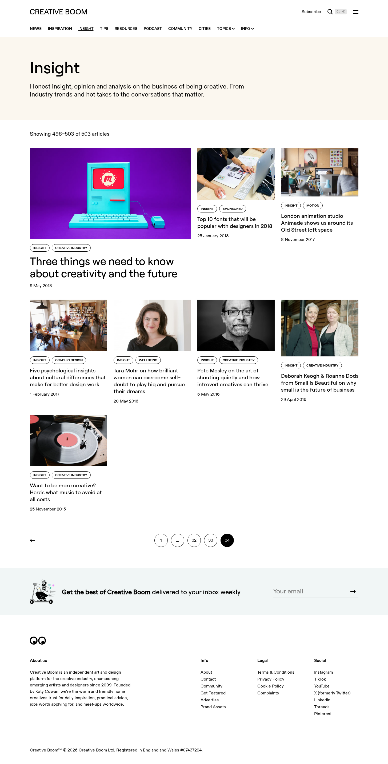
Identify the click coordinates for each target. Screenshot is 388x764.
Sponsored (233, 209)
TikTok (320, 679)
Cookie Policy (270, 686)
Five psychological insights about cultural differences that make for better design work (68, 377)
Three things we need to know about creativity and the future (103, 267)
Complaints (268, 693)
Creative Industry (71, 248)
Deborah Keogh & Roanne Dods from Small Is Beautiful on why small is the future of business (319, 382)
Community (211, 686)
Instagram (323, 672)
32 (194, 540)
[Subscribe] (353, 591)
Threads (322, 707)
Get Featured (213, 693)
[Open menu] (355, 11)
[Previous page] (36, 540)
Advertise (210, 700)
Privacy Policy (270, 679)
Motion (312, 206)
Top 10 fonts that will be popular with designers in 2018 (234, 222)
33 (210, 540)
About (206, 672)
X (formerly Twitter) (332, 693)
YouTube (322, 686)
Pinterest (322, 714)
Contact (208, 679)
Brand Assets (213, 707)
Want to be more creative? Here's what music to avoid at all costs (66, 492)
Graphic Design (69, 360)
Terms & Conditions (275, 672)
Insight (39, 248)
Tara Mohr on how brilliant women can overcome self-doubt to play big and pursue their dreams (149, 381)
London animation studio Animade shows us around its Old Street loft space (317, 222)
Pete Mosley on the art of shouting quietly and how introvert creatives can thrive (232, 377)
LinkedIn (322, 700)
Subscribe (311, 11)
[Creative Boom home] (58, 11)
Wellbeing (148, 360)
